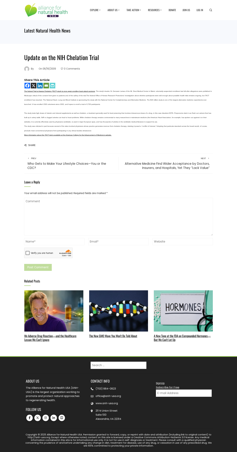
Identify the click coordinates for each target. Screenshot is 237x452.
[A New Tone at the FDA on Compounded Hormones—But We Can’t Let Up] (183, 311)
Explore (94, 10)
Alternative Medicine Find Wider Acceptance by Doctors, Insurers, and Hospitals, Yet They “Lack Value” (167, 163)
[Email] (46, 85)
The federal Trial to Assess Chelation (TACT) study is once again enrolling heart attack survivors (59, 91)
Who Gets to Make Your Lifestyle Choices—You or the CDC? (66, 163)
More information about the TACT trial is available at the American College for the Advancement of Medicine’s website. (68, 135)
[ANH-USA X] (37, 418)
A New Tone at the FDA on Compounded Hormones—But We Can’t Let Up (182, 338)
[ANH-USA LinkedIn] (53, 418)
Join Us (186, 10)
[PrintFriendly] (52, 85)
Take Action (133, 10)
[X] (33, 85)
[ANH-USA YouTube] (62, 418)
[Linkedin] (40, 85)
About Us (113, 10)
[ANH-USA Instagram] (45, 418)
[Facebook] (27, 85)
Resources (154, 10)
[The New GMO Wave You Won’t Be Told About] (118, 311)
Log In (200, 10)
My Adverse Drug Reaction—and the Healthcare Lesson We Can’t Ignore (50, 338)
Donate (172, 10)
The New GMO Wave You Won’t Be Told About (113, 336)
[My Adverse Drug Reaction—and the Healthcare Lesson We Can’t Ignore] (53, 311)
